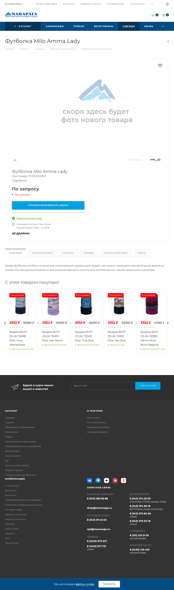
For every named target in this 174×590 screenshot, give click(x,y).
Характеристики (42, 253)
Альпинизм (11, 432)
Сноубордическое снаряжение (23, 446)
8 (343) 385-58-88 (97, 498)
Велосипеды (12, 451)
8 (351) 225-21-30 (139, 537)
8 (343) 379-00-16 (140, 522)
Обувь (8, 436)
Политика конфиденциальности (23, 504)
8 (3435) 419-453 (139, 551)
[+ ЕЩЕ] (163, 26)
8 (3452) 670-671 (97, 541)
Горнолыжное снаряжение (20, 441)
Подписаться (148, 385)
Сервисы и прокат (15, 519)
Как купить (93, 417)
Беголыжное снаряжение (20, 427)
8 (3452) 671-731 (96, 548)
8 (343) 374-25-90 (148, 500)
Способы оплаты (96, 422)
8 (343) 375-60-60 (140, 515)
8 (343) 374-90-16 (146, 507)
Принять (109, 584)
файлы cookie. (85, 584)
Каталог (11, 410)
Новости (10, 533)
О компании (12, 485)
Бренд (142, 253)
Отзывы (89, 253)
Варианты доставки (98, 427)
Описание (15, 253)
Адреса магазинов (16, 514)
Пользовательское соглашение (23, 500)
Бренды (9, 524)
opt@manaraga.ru (98, 529)
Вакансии (11, 490)
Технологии (12, 543)
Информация (15, 478)
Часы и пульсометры (17, 465)
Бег (7, 460)
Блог (7, 538)
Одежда (9, 417)
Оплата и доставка (116, 253)
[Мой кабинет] (167, 4)
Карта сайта (12, 528)
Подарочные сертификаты (20, 474)
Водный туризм (14, 470)
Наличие (68, 253)
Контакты (10, 495)
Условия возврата (97, 432)
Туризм (9, 422)
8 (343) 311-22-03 (97, 519)
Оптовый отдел (13, 509)
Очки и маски (13, 455)
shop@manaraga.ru (99, 507)
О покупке (95, 410)
